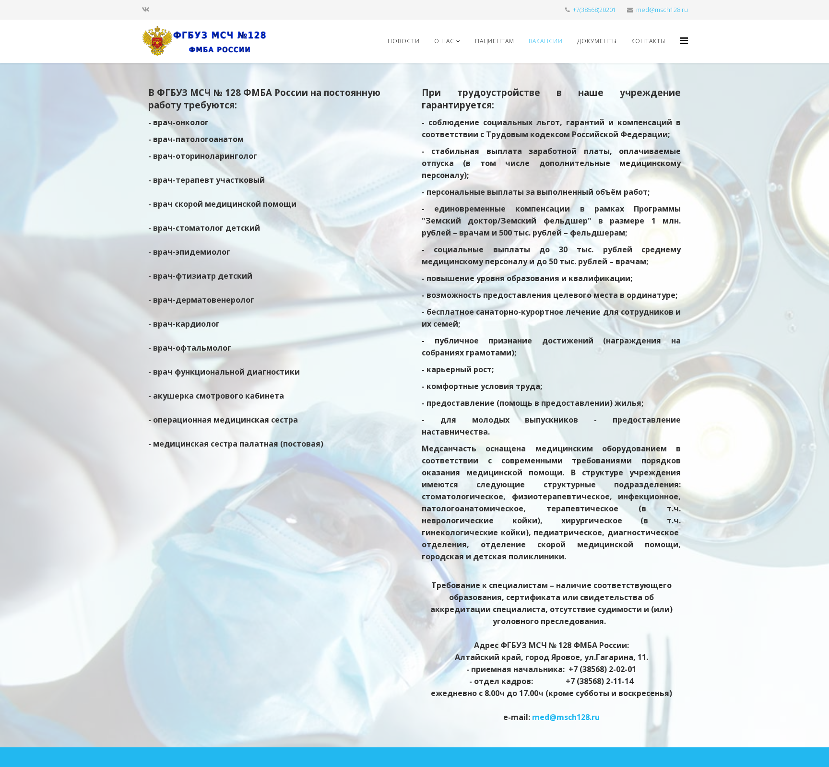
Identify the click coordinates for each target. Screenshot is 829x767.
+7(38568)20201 (594, 10)
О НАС (444, 41)
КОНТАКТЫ (648, 41)
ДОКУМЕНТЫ (597, 41)
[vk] (146, 9)
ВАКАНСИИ (546, 41)
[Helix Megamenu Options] (684, 40)
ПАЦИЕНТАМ (494, 41)
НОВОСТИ (404, 41)
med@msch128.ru (662, 10)
